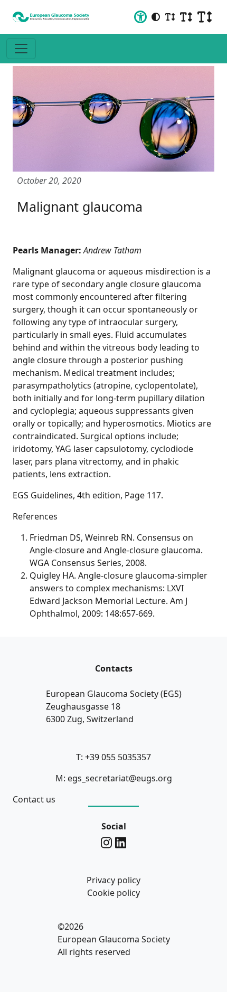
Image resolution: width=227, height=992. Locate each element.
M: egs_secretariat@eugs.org (113, 778)
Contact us (34, 799)
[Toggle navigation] (21, 48)
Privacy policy (113, 880)
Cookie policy (113, 893)
